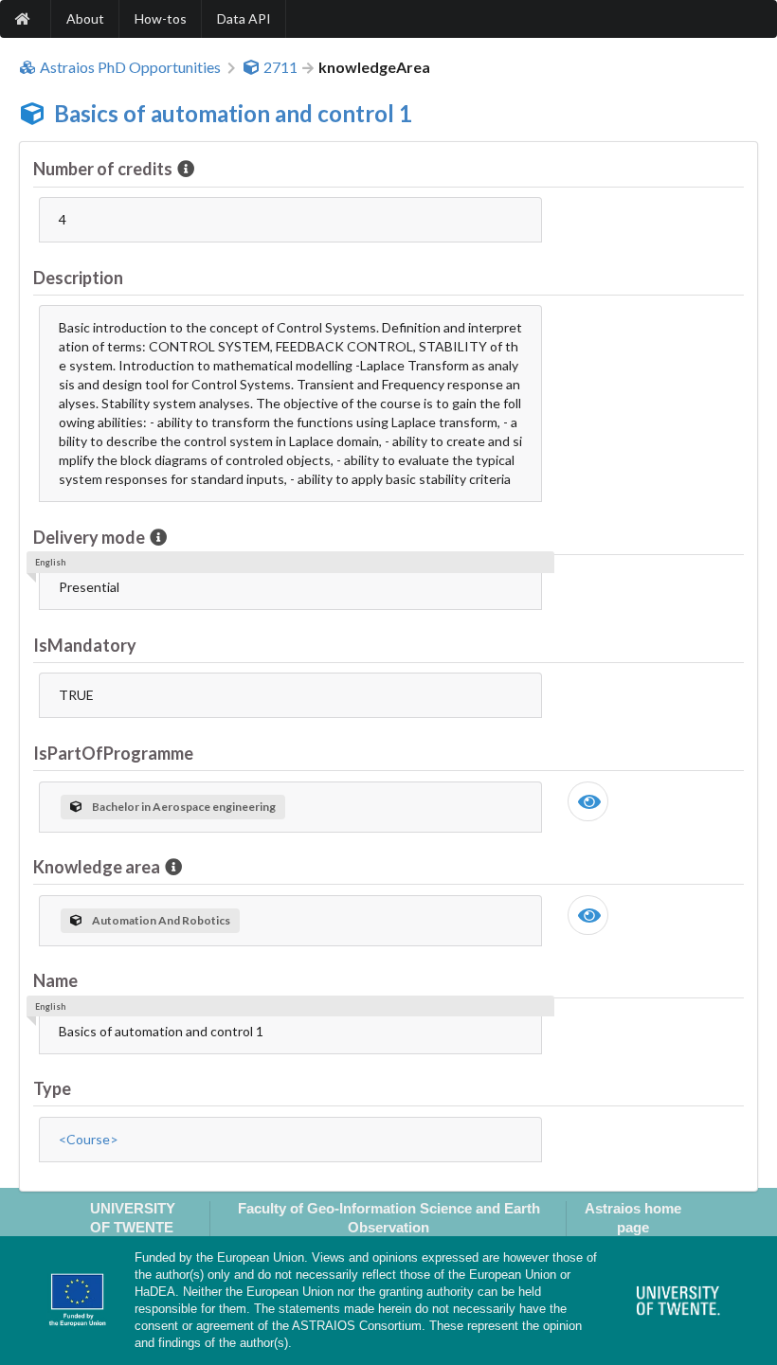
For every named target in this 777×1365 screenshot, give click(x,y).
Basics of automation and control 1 (233, 113)
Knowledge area (96, 866)
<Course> (88, 1139)
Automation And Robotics (161, 920)
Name (55, 980)
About (85, 18)
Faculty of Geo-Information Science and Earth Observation (389, 1217)
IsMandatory (84, 645)
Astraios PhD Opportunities (130, 67)
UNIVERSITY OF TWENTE (132, 1217)
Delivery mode (89, 537)
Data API (244, 18)
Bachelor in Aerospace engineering (184, 806)
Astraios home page (633, 1217)
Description (78, 277)
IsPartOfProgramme (113, 753)
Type (52, 1088)
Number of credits (102, 168)
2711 (280, 67)
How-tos (161, 18)
